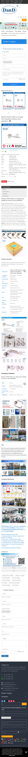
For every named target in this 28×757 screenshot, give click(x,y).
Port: (2, 172)
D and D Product (5, 191)
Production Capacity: (4, 174)
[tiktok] (16, 701)
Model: (2, 156)
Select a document (6, 611)
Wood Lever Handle (6, 585)
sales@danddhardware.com (8, 682)
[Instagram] (11, 701)
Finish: (2, 162)
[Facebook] (25, 17)
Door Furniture (15, 585)
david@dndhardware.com (8, 686)
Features (4, 189)
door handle (4, 582)
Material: (2, 161)
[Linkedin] (21, 17)
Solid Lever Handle (6, 580)
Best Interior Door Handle (14, 582)
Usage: (2, 167)
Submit (5, 655)
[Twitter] (23, 17)
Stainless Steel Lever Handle (7, 575)
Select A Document (7, 62)
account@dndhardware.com (9, 690)
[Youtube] (9, 701)
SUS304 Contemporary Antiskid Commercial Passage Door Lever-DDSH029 (8, 109)
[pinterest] (18, 17)
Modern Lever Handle (20, 575)
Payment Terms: (4, 170)
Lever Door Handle (6, 577)
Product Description (6, 187)
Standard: (2, 159)
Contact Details (5, 196)
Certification (4, 193)
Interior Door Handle (16, 580)
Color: (2, 164)
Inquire (4, 181)
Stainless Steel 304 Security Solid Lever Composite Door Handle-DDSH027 (19, 109)
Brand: (2, 157)
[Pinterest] (14, 701)
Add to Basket (12, 181)
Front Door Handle (16, 577)
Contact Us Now (14, 84)
